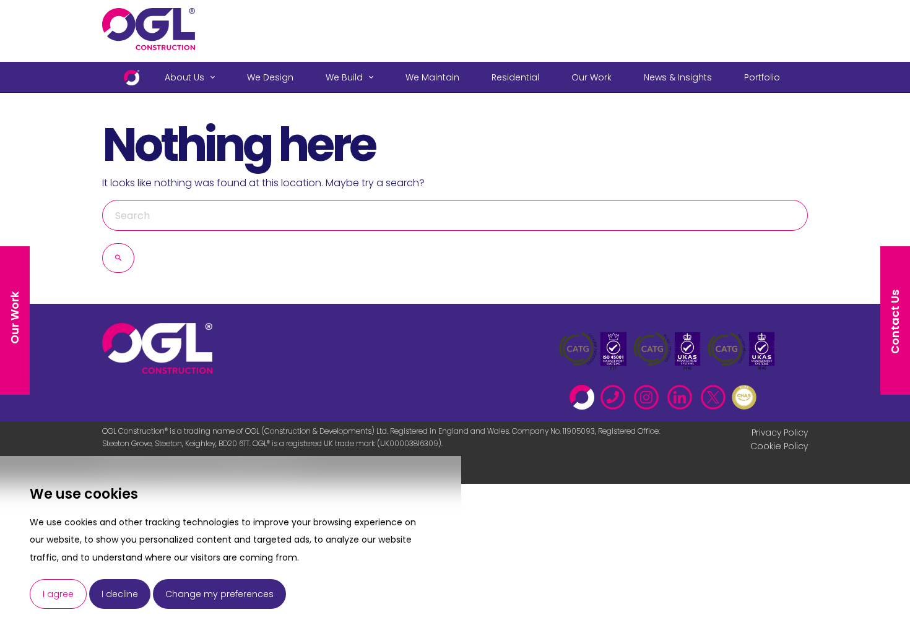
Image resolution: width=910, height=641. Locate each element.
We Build (344, 77)
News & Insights (678, 77)
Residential (515, 77)
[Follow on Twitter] (716, 394)
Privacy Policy (780, 432)
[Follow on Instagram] (649, 394)
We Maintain (432, 77)
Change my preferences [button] (219, 594)
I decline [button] (120, 594)
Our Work (591, 77)
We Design (270, 77)
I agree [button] (58, 594)
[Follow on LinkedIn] (682, 394)
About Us (184, 77)
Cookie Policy (779, 446)
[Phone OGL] (615, 394)
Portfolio (762, 77)
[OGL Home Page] (585, 394)
